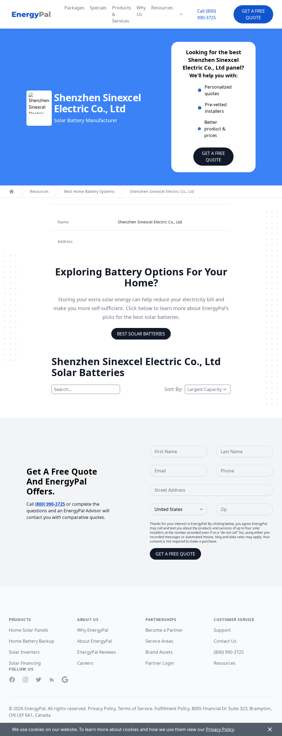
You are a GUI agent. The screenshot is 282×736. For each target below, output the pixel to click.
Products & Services (121, 14)
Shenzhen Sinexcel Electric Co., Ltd (162, 191)
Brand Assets (159, 652)
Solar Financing (25, 663)
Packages (74, 8)
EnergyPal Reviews (96, 652)
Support (222, 630)
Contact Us (225, 641)
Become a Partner (164, 630)
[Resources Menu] (181, 14)
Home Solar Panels (28, 630)
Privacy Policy (102, 708)
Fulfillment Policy (171, 708)
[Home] (11, 191)
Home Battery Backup (31, 641)
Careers (85, 663)
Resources (162, 8)
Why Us (141, 11)
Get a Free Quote (253, 14)
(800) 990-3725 (50, 504)
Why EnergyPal (92, 630)
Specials (98, 8)
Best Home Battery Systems (89, 191)
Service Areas (159, 641)
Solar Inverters (24, 652)
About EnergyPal (94, 641)
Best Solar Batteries (141, 334)
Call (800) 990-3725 (206, 14)
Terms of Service (135, 708)
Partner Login (159, 663)
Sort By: (173, 389)
